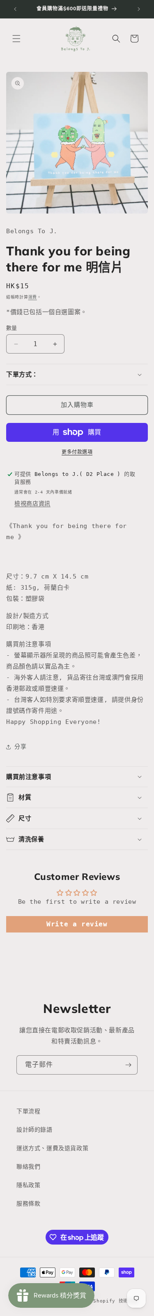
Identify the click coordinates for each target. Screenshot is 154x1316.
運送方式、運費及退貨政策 (52, 1148)
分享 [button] (20, 746)
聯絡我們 (28, 1166)
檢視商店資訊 (32, 503)
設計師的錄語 (34, 1129)
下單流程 (28, 1111)
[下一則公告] (139, 9)
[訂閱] (128, 1065)
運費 (32, 297)
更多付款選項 (77, 452)
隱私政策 (28, 1185)
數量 (11, 328)
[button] (16, 39)
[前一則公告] (15, 9)
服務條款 (28, 1203)
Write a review (76, 924)
